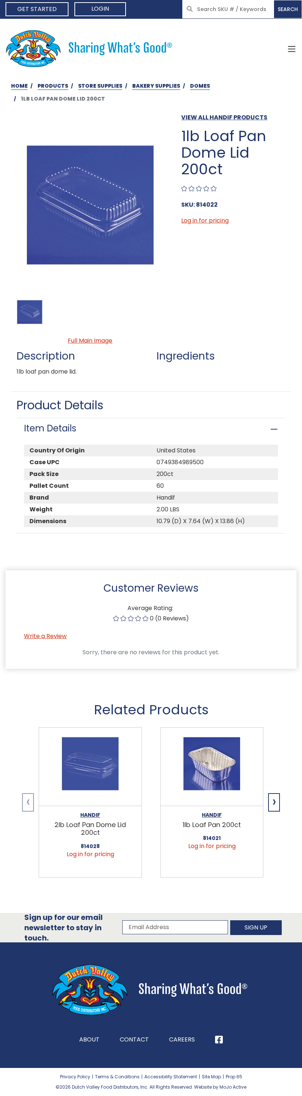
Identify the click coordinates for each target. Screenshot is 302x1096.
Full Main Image (90, 340)
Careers (182, 1039)
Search (288, 9)
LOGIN (100, 8)
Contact (134, 1039)
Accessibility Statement (170, 1077)
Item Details (50, 428)
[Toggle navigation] (291, 48)
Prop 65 (234, 1077)
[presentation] (28, 802)
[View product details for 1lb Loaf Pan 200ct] (212, 767)
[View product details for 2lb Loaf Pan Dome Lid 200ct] (90, 767)
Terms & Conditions (117, 1077)
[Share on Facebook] (219, 1039)
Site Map (211, 1077)
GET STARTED (37, 9)
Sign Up (256, 927)
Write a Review (45, 636)
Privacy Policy (75, 1077)
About (89, 1039)
